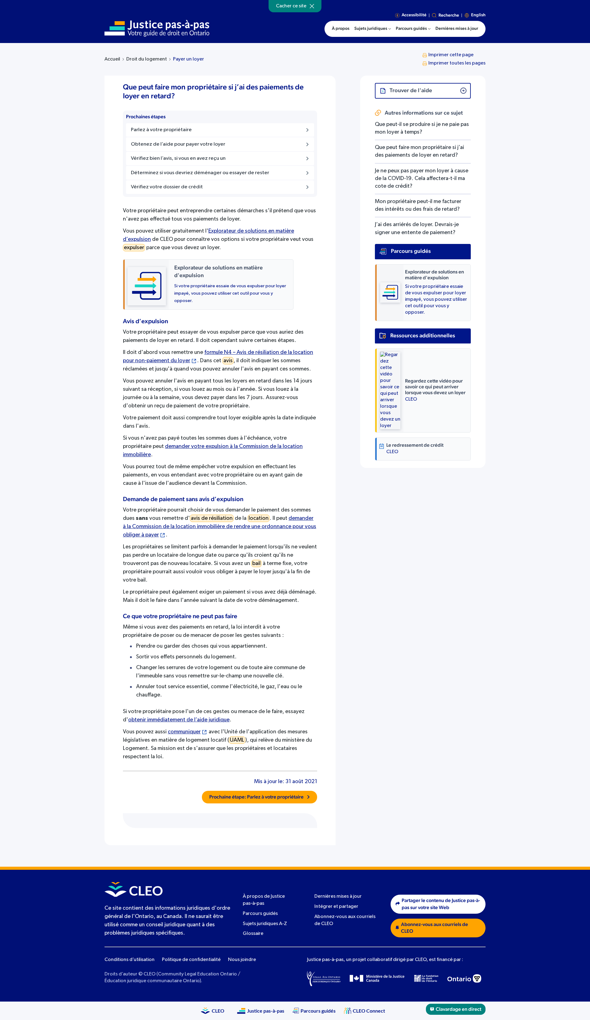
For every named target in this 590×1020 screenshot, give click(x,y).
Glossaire (253, 934)
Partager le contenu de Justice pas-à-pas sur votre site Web (441, 904)
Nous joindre (242, 959)
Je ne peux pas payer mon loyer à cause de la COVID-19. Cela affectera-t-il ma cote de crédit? (421, 178)
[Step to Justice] (156, 28)
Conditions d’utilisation (129, 959)
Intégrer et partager (336, 906)
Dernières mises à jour (338, 896)
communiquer (184, 732)
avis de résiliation (212, 518)
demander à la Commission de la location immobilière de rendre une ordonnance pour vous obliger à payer (219, 527)
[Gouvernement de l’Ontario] (464, 978)
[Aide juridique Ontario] (323, 978)
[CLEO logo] (133, 889)
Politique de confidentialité (191, 959)
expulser (134, 247)
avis (228, 360)
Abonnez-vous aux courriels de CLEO (434, 928)
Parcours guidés (260, 913)
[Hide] (312, 6)
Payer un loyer (188, 59)
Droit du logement (146, 59)
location (259, 518)
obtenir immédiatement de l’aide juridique (179, 720)
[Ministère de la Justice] (377, 978)
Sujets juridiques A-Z (265, 923)
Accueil (112, 59)
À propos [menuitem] (340, 28)
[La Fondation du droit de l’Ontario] (426, 978)
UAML (237, 740)
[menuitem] (372, 29)
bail (256, 563)
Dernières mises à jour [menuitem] (456, 28)
